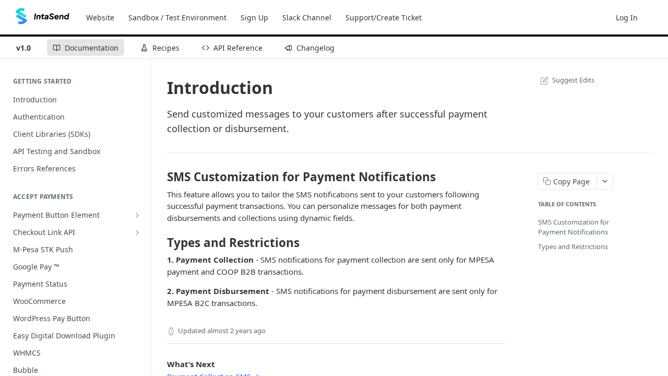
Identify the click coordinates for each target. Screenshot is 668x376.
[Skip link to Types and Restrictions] (160, 243)
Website (100, 17)
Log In (627, 17)
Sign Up (254, 17)
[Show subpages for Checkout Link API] (137, 232)
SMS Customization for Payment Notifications (573, 227)
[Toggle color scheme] (654, 17)
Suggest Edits (573, 80)
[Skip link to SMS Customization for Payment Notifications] (160, 177)
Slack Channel (306, 17)
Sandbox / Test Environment (177, 17)
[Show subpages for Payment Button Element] (137, 215)
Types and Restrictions (573, 246)
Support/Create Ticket (383, 17)
